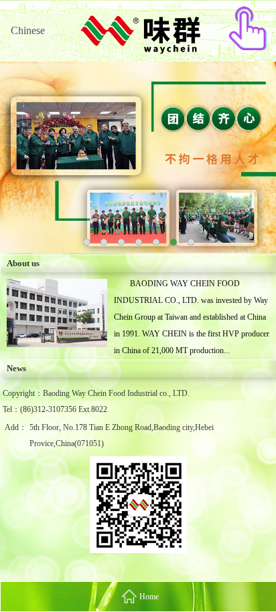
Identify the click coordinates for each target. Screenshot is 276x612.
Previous (20, 148)
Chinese (28, 30)
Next (256, 148)
